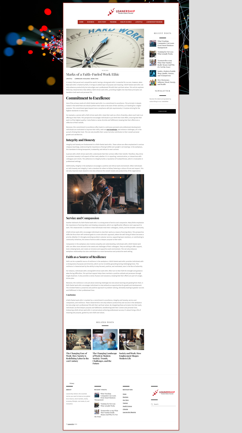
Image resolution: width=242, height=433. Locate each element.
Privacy (72, 383)
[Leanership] (121, 15)
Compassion (79, 79)
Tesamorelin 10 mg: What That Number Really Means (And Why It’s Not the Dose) (166, 63)
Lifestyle (139, 22)
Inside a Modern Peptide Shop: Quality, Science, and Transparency (167, 73)
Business (90, 22)
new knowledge (112, 129)
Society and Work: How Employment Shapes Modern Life (130, 356)
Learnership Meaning (154, 22)
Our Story (102, 22)
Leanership (71, 424)
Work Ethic (94, 79)
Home (81, 22)
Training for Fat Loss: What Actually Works (166, 53)
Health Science (126, 22)
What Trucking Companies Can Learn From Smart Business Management (166, 44)
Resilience (86, 79)
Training (113, 22)
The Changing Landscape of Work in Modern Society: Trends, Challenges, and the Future (105, 358)
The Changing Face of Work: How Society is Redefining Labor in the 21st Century (77, 357)
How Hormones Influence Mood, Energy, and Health (167, 82)
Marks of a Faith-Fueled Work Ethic (92, 74)
